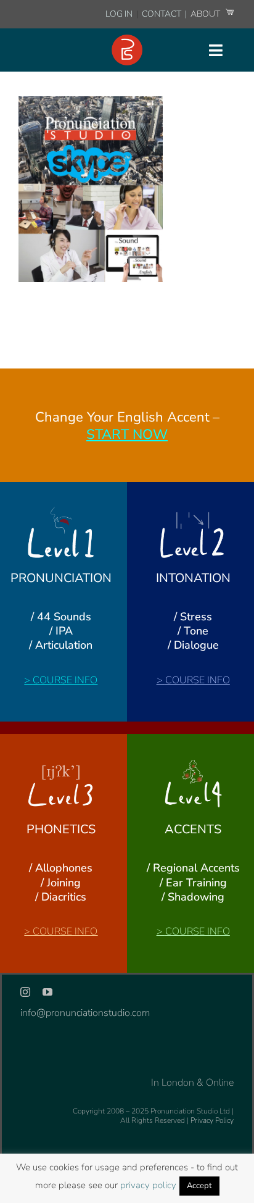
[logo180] (127, 39)
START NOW (127, 434)
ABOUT (206, 14)
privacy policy (148, 1185)
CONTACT (162, 14)
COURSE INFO (65, 680)
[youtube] (47, 992)
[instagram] (25, 992)
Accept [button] (199, 1185)
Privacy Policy (212, 1120)
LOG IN (119, 14)
